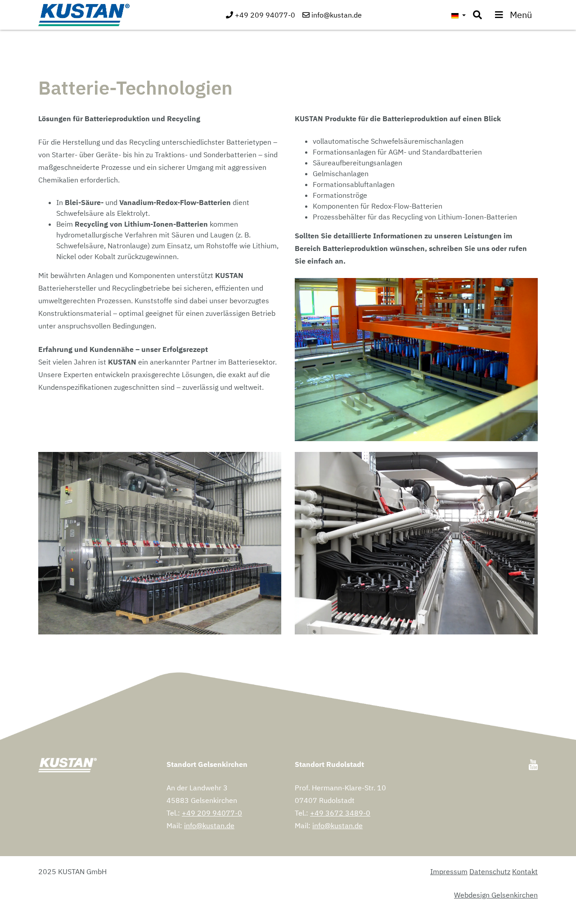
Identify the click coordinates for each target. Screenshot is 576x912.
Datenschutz (489, 871)
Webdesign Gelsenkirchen (496, 894)
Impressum (449, 871)
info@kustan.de (209, 825)
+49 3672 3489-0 (340, 812)
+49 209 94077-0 (212, 812)
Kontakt (525, 871)
